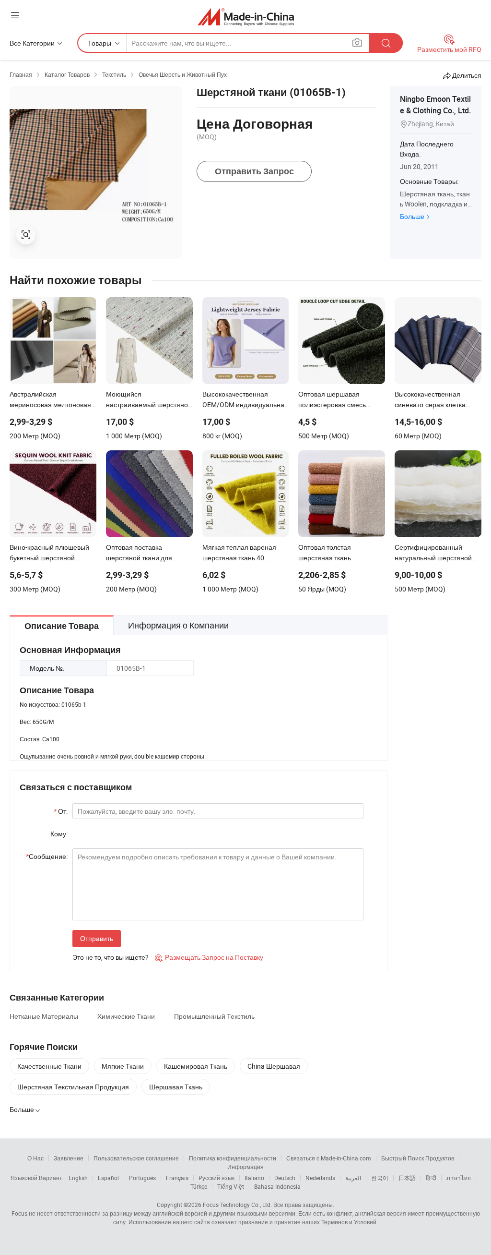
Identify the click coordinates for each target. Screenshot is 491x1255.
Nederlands (320, 1178)
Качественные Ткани (49, 1066)
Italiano (254, 1178)
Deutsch (284, 1178)
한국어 (379, 1178)
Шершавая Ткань (175, 1086)
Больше (412, 216)
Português (142, 1178)
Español (108, 1178)
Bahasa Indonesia (277, 1186)
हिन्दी (431, 1178)
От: (61, 811)
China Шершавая (273, 1066)
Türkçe (198, 1186)
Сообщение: (47, 856)
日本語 (407, 1178)
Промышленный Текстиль (214, 1016)
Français (177, 1178)
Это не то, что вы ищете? (110, 957)
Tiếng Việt (230, 1186)
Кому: (59, 833)
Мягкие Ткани (123, 1066)
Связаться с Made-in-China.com (328, 1158)
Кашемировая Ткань (195, 1066)
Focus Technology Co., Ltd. (237, 1204)
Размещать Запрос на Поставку (209, 957)
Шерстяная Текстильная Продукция (73, 1086)
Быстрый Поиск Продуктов (417, 1158)
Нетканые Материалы (44, 1016)
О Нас (35, 1158)
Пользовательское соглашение (136, 1158)
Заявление (68, 1158)
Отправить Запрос (254, 171)
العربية (353, 1178)
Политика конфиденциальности (232, 1158)
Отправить (96, 938)
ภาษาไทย (458, 1178)
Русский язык (216, 1178)
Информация (245, 1167)
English (78, 1178)
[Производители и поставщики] (246, 16)
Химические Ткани (126, 1016)
